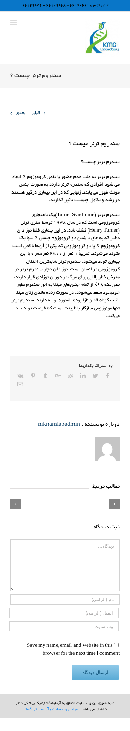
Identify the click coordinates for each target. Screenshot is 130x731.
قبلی (36, 113)
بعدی (20, 113)
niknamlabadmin (59, 425)
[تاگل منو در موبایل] (14, 22)
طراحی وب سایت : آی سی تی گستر (51, 709)
